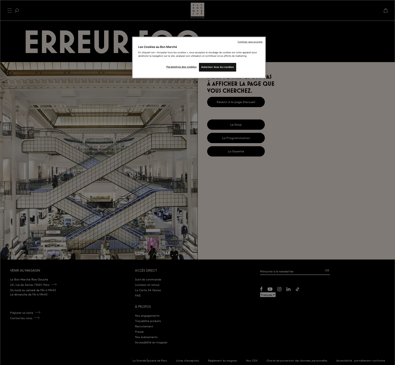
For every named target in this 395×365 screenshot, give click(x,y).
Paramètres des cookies (181, 66)
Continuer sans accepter (250, 42)
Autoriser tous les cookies (217, 67)
